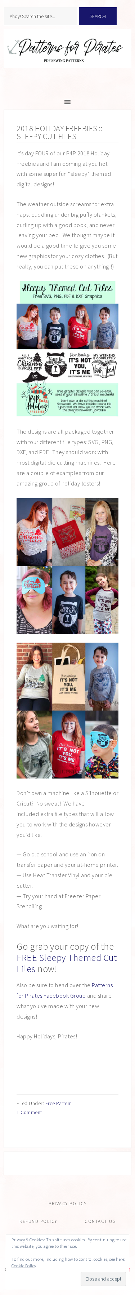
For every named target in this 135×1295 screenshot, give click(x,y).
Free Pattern (58, 1103)
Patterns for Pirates (67, 56)
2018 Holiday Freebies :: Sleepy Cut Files (59, 132)
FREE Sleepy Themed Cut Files (67, 963)
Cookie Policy (24, 1265)
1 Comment (29, 1112)
